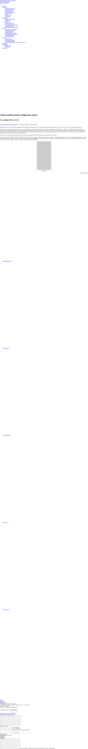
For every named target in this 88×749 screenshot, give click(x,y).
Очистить (2, 736)
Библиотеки (7, 20)
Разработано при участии (8, 713)
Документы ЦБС (9, 13)
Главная (4, 6)
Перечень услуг (8, 38)
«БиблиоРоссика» (9, 31)
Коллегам (5, 43)
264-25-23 (2, 701)
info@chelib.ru (3, 702)
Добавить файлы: (4, 734)
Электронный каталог (10, 40)
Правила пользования (10, 12)
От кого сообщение (16, 728)
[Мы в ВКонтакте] (1, 708)
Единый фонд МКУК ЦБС (11, 29)
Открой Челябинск (9, 36)
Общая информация (9, 9)
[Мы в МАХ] (4, 708)
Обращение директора (10, 8)
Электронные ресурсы (10, 30)
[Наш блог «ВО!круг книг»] (5, 708)
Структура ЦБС (8, 10)
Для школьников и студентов (11, 24)
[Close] (10, 720)
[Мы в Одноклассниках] (2, 708)
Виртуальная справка (10, 23)
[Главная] (1, 700)
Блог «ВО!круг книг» (10, 35)
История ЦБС (8, 15)
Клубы (6, 21)
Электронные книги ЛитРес (11, 34)
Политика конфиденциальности (7, 714)
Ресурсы (4, 28)
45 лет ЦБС (7, 16)
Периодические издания (10, 33)
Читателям (5, 17)
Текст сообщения (15, 732)
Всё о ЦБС (5, 7)
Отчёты (7, 14)
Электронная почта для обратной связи (20, 730)
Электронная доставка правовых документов (15, 42)
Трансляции (5, 44)
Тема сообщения (15, 727)
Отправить (3, 738)
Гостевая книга (8, 22)
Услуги (4, 37)
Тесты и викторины (9, 26)
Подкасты (7, 46)
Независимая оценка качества (11, 27)
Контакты (5, 48)
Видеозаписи (8, 45)
